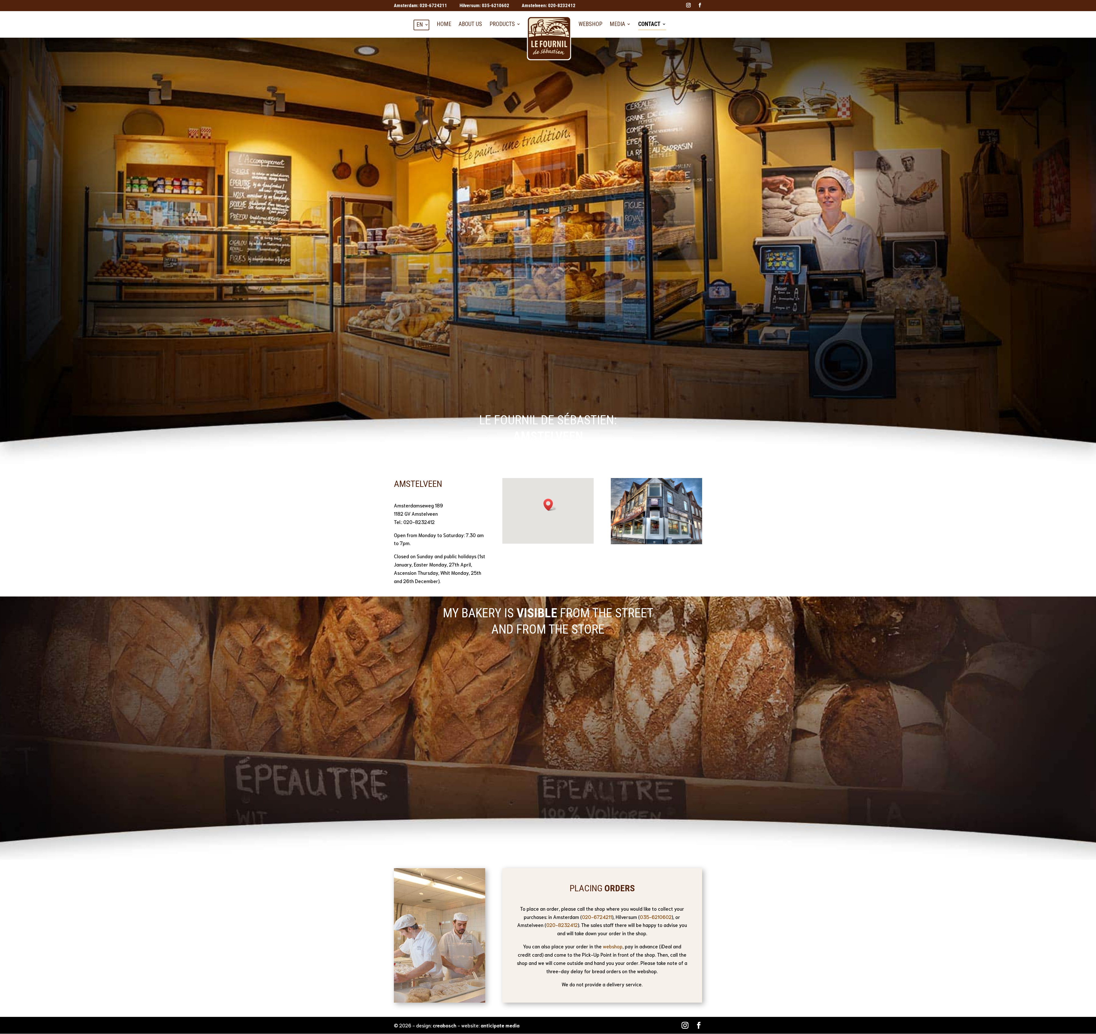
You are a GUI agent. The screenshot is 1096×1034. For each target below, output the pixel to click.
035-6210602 (495, 5)
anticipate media (500, 1025)
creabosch (444, 1025)
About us (470, 24)
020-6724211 (433, 5)
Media (617, 24)
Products (502, 24)
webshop (612, 946)
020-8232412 (561, 5)
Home (444, 24)
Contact (649, 24)
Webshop (590, 24)
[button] (550, 505)
